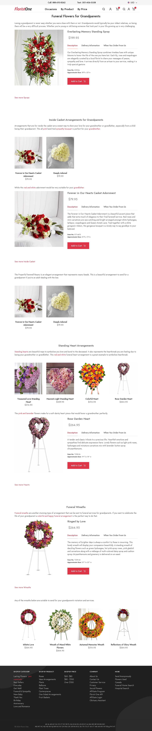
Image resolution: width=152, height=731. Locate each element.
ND (44, 726)
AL (48, 724)
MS (36, 726)
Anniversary (19, 703)
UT (88, 726)
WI (99, 726)
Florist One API (96, 694)
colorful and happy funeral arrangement (54, 516)
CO (59, 724)
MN (100, 724)
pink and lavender (26, 413)
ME (95, 724)
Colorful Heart (91, 398)
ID (77, 724)
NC (42, 726)
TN (83, 726)
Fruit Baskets (44, 697)
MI (98, 724)
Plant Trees (44, 688)
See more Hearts (22, 484)
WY (104, 726)
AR (51, 724)
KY (85, 724)
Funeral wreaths (21, 513)
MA (90, 724)
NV (57, 726)
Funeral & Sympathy (22, 691)
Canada (118, 682)
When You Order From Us (115, 45)
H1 (114, 726)
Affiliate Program (97, 691)
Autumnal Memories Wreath (92, 644)
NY (60, 726)
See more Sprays (22, 97)
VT (93, 726)
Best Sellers (19, 682)
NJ (52, 726)
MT (39, 726)
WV (101, 726)
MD (93, 724)
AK (46, 724)
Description (72, 45)
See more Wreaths (23, 587)
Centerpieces (45, 691)
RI (76, 726)
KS (83, 724)
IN (81, 724)
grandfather (79, 187)
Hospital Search (122, 688)
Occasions (51, 9)
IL (79, 724)
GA (71, 724)
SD (81, 726)
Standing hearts (21, 351)
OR (72, 726)
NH (50, 726)
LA (87, 724)
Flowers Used (120, 679)
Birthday (17, 700)
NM (54, 726)
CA (56, 724)
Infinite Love (28, 644)
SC (78, 726)
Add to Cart (77, 81)
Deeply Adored (60, 173)
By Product (67, 9)
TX (86, 726)
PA (74, 726)
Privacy (93, 685)
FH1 (111, 726)
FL (69, 724)
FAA (66, 726)
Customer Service (97, 682)
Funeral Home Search (124, 685)
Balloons (42, 685)
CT (61, 724)
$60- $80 (68, 676)
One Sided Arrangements (50, 694)
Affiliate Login (96, 697)
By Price (82, 9)
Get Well (17, 688)
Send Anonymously (123, 676)
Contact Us (94, 679)
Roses (41, 676)
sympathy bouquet (64, 128)
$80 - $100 (69, 679)
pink (45, 128)
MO (103, 724)
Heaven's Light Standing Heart (60, 398)
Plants (41, 682)
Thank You (18, 697)
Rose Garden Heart (123, 398)
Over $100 (69, 682)
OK (69, 726)
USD (132, 2)
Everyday (17, 685)
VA (91, 726)
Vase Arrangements (47, 679)
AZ (53, 724)
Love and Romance (22, 706)
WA (96, 726)
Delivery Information (91, 45)
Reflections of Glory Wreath (123, 644)
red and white (30, 187)
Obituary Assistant (98, 700)
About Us (94, 676)
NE (47, 726)
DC (64, 724)
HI (73, 724)
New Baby (18, 694)
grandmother (94, 128)
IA (75, 724)
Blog (108, 726)
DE (67, 724)
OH (63, 726)
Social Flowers (96, 688)
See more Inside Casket (25, 261)
